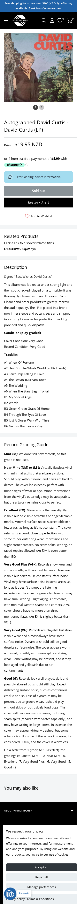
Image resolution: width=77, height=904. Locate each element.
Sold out (38, 191)
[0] (69, 20)
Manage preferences (41, 887)
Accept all (41, 867)
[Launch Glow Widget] (10, 894)
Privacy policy (15, 899)
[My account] (52, 20)
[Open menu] (6, 20)
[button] (68, 67)
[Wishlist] (60, 20)
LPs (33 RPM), (12, 249)
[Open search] (44, 20)
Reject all (41, 877)
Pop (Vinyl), (29, 249)
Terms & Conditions (40, 899)
